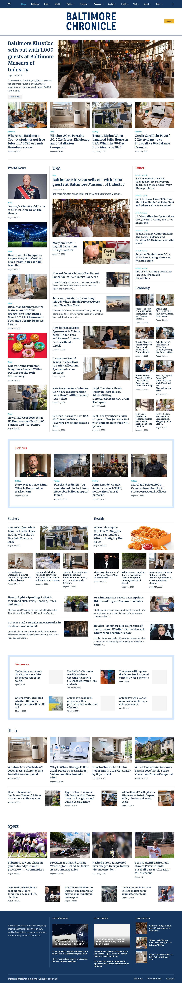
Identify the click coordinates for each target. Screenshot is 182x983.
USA (46, 4)
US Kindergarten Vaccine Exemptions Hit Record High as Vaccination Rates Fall (119, 601)
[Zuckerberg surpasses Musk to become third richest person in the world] (56, 677)
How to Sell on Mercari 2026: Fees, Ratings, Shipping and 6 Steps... (163, 419)
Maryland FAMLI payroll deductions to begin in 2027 (64, 246)
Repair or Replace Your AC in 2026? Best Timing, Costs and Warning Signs (153, 257)
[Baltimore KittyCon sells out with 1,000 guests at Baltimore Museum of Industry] (116, 69)
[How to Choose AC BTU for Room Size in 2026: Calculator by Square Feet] (112, 758)
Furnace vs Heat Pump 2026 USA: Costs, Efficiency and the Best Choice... (144, 314)
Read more (15, 97)
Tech (135, 4)
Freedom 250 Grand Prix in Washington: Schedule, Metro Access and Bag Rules (69, 866)
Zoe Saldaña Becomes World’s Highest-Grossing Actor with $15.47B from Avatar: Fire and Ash (82, 678)
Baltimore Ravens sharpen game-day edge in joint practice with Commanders (26, 866)
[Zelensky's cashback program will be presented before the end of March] (108, 703)
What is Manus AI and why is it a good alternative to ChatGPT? (70, 942)
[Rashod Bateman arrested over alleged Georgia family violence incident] (112, 853)
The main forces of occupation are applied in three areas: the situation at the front (111, 963)
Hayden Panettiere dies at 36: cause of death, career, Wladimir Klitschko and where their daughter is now (119, 629)
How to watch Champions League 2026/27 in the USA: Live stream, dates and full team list (25, 260)
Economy (83, 4)
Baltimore (35, 4)
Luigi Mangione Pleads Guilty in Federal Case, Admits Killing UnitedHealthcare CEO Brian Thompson (110, 395)
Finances (97, 4)
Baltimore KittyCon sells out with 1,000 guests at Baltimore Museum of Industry (31, 56)
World (57, 4)
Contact (169, 21)
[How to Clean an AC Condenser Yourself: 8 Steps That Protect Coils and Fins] (52, 798)
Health (123, 4)
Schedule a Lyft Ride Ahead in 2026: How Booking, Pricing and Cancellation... (165, 347)
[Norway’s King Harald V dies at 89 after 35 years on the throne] (27, 196)
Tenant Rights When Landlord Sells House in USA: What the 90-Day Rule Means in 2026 (22, 534)
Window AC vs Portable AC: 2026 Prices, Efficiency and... (161, 957)
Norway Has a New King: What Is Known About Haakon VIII (31, 488)
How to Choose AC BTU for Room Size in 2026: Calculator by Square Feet (111, 771)
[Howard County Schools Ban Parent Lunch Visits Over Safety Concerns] (118, 279)
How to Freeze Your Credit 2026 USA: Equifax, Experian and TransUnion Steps (145, 380)
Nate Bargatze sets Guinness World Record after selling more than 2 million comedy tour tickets (70, 393)
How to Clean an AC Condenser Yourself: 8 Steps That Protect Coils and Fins (24, 795)
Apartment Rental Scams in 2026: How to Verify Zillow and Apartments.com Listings (65, 365)
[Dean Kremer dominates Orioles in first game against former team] (166, 894)
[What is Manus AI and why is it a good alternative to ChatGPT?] (70, 935)
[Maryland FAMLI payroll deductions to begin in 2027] (106, 252)
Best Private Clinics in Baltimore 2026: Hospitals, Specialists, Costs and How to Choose (160, 577)
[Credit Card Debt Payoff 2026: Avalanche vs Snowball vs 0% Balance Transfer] (154, 127)
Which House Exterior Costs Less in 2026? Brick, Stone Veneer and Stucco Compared (154, 771)
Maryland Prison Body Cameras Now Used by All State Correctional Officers (148, 488)
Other (158, 4)
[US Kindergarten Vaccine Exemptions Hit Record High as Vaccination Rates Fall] (162, 604)
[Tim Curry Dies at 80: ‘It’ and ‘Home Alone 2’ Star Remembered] (106, 568)
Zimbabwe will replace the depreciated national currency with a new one (134, 674)
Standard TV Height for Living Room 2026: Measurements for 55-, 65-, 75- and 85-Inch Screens (75, 577)
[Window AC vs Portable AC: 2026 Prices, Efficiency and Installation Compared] (70, 127)
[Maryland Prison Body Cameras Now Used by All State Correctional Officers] (149, 475)
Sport (146, 4)
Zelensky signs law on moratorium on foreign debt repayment (133, 701)
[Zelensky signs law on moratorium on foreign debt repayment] (159, 703)
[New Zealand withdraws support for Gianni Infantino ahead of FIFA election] (52, 894)
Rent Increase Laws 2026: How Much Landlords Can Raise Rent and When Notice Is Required (155, 202)
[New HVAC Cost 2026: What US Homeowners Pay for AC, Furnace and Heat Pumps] (27, 407)
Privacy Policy (154, 978)
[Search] (172, 4)
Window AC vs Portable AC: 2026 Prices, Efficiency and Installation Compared (25, 771)
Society (111, 4)
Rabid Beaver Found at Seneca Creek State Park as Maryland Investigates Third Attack (133, 577)
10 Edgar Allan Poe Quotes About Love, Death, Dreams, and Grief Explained (155, 219)
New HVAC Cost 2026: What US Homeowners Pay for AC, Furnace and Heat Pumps (26, 421)
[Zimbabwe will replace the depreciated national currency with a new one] (159, 677)
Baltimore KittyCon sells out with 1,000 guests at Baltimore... (160, 928)
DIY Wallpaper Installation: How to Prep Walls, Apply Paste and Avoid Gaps (20, 576)
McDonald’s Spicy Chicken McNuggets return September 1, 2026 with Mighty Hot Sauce (108, 534)
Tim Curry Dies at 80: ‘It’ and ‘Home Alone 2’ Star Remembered (106, 575)
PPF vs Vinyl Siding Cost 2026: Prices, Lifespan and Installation (154, 274)
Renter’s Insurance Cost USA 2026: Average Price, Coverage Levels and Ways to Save (70, 421)
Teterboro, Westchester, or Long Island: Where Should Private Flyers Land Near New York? (76, 301)
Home (23, 4)
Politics (70, 4)
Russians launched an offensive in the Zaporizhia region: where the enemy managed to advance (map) (111, 953)
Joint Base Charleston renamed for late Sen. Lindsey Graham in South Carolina (144, 420)
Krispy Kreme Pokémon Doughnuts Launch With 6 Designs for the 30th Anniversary (25, 371)
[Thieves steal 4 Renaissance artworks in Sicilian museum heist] (76, 629)
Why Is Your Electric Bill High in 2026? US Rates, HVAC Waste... (165, 313)
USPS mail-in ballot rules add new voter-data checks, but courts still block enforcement (48, 576)
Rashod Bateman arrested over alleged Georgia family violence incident (110, 866)
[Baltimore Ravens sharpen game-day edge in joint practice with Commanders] (27, 853)
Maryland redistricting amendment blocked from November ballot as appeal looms (71, 490)
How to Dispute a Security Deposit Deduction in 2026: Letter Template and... (144, 347)
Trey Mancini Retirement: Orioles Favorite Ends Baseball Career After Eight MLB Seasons (152, 868)
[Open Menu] (9, 4)
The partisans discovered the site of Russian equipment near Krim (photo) (111, 941)
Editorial (138, 978)
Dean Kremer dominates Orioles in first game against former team (136, 890)
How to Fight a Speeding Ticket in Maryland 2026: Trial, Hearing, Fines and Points (32, 601)
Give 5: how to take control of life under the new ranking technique (70, 960)
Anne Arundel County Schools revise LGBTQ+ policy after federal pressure (107, 490)
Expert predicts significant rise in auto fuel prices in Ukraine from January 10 (70, 952)
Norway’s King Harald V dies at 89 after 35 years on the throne (27, 210)
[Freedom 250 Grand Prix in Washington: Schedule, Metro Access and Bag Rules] (70, 853)
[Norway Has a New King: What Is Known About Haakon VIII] (33, 475)
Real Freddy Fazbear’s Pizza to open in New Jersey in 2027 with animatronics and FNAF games (110, 421)
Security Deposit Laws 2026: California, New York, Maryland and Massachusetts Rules (164, 383)
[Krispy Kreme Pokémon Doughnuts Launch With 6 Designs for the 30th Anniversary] (27, 357)
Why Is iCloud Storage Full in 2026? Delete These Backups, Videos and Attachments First (69, 772)
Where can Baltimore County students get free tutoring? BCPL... (160, 942)
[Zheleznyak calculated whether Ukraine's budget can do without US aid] (56, 703)
